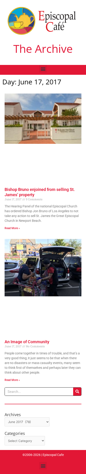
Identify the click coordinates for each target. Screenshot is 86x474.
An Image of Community (27, 341)
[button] (43, 68)
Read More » (12, 228)
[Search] (77, 392)
